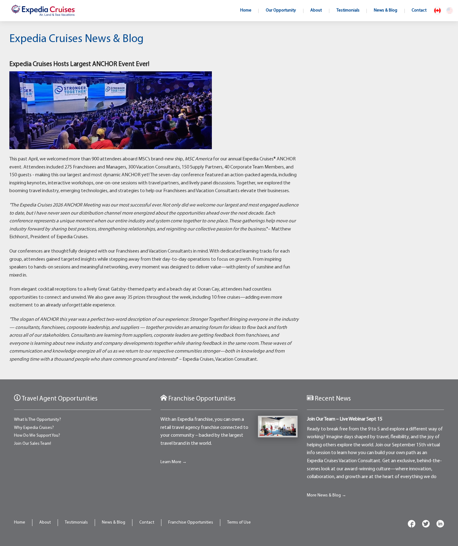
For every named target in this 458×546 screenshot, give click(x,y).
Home (19, 522)
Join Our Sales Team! (32, 443)
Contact (146, 522)
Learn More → (173, 462)
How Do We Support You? (37, 435)
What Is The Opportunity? (37, 419)
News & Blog (113, 522)
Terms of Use (239, 522)
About (45, 522)
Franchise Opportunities (190, 522)
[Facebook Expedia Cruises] (411, 525)
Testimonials (76, 522)
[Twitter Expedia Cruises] (426, 525)
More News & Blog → (326, 495)
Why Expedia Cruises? (34, 427)
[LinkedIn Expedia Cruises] (440, 525)
